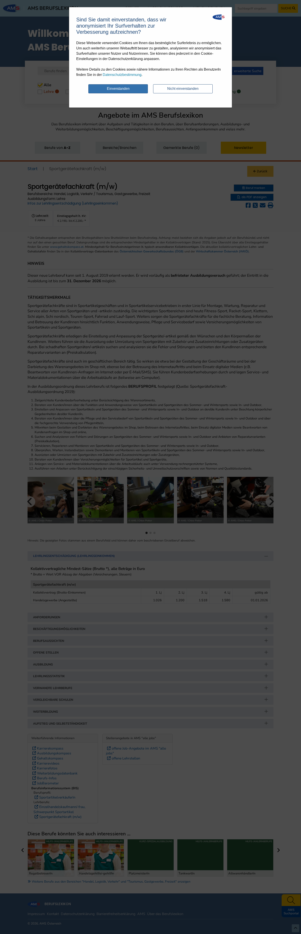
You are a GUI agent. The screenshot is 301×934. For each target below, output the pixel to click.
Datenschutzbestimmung (122, 75)
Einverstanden (118, 88)
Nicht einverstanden (183, 88)
